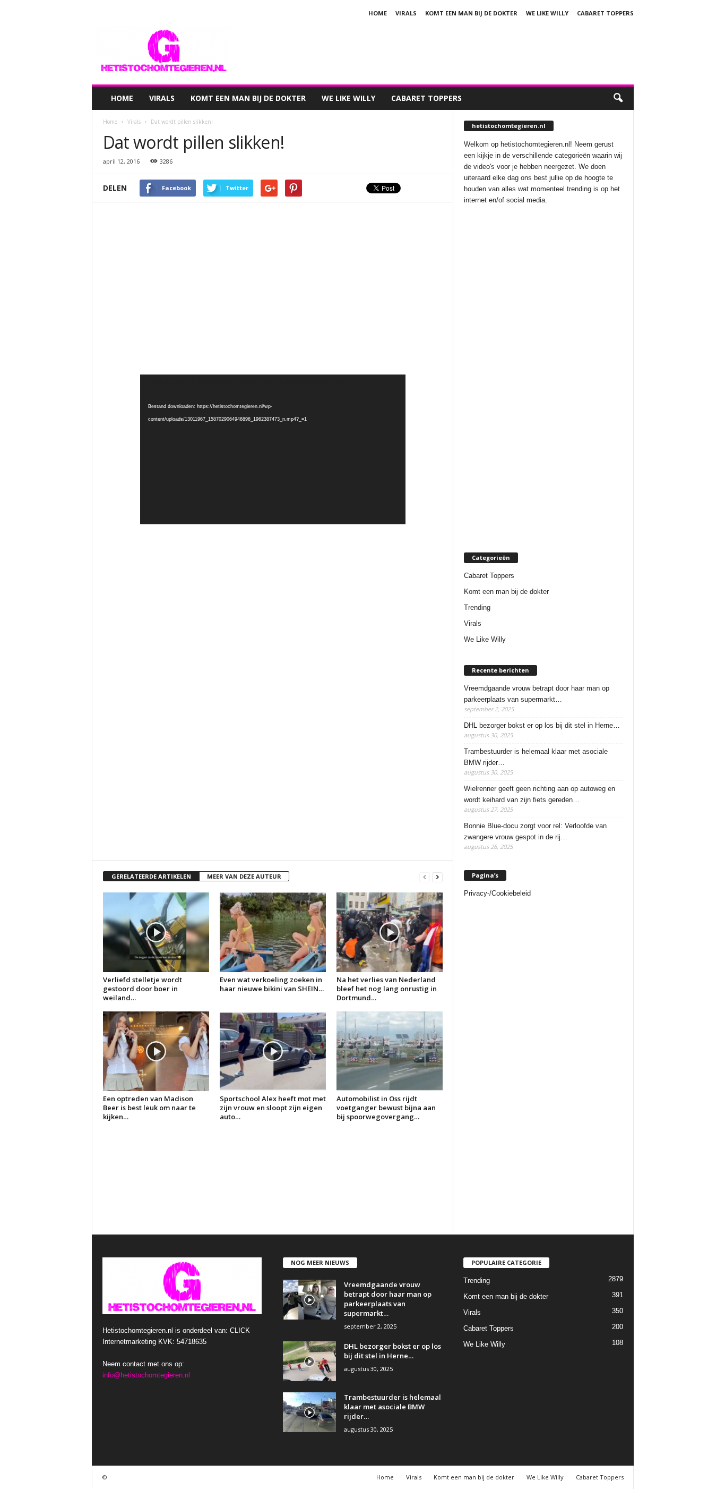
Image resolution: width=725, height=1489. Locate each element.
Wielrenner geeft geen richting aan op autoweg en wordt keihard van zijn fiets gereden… (539, 794)
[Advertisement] (440, 50)
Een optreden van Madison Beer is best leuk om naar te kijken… (149, 1107)
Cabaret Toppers (605, 13)
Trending (477, 607)
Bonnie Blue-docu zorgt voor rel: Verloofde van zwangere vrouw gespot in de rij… (535, 831)
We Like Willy (547, 13)
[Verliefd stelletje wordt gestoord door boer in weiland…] (156, 932)
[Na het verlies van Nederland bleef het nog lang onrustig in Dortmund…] (389, 932)
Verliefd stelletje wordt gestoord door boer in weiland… (142, 988)
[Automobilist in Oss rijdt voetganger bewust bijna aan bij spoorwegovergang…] (389, 1051)
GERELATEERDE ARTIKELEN (151, 876)
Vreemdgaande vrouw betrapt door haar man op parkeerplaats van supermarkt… (536, 693)
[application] (272, 449)
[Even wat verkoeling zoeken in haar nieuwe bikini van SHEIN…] (273, 932)
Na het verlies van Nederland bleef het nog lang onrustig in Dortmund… (386, 988)
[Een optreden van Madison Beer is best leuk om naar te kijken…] (156, 1051)
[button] (617, 98)
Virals (406, 13)
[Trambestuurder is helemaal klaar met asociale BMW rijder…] (309, 1412)
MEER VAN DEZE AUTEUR (244, 876)
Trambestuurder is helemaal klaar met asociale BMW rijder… (536, 757)
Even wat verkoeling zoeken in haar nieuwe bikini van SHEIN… (272, 984)
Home (377, 13)
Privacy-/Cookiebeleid (497, 893)
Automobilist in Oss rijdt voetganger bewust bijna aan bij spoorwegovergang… (386, 1107)
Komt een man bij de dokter (471, 13)
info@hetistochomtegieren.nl (146, 1375)
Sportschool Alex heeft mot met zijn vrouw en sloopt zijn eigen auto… (273, 1107)
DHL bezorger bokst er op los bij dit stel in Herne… (542, 725)
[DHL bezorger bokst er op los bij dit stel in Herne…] (309, 1361)
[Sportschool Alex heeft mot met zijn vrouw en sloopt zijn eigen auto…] (273, 1051)
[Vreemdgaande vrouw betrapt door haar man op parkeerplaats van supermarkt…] (309, 1300)
